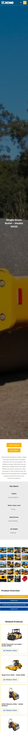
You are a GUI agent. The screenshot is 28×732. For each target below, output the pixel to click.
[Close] (26, 2)
